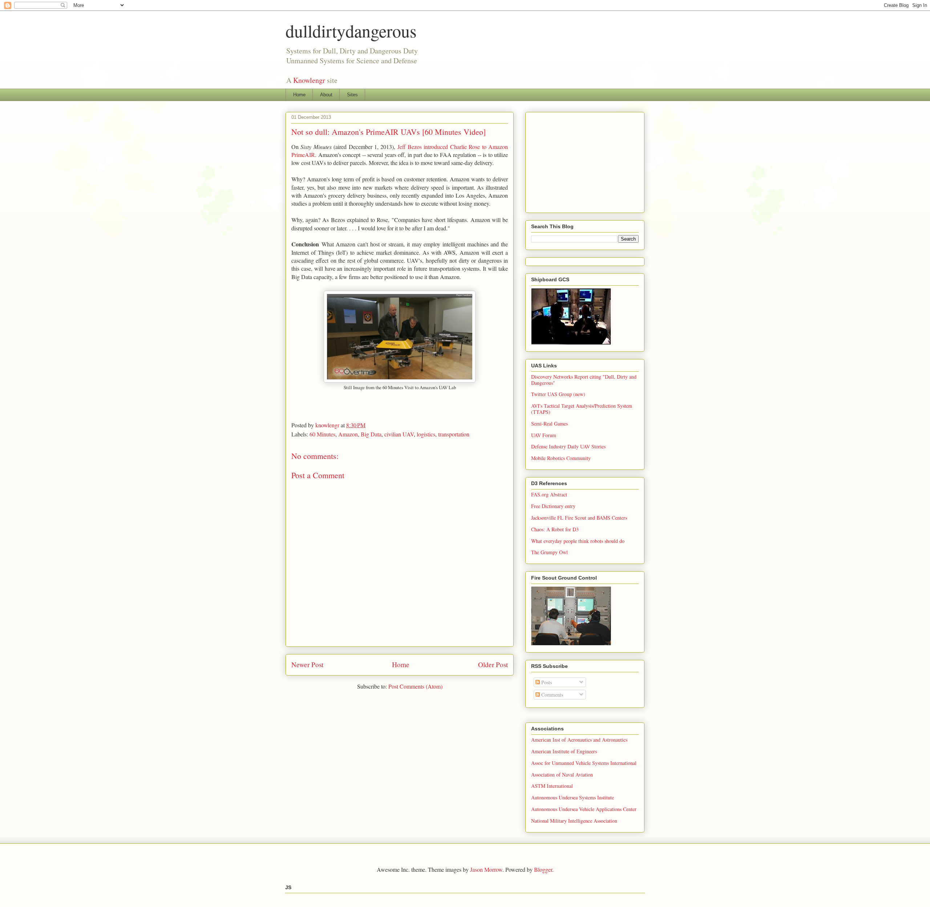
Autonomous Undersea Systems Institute (572, 797)
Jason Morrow (486, 869)
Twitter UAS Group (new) (558, 394)
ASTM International (552, 785)
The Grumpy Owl (549, 552)
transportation (453, 434)
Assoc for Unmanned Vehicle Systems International (583, 762)
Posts (546, 682)
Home (299, 94)
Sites (352, 94)
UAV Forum (543, 435)
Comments (551, 694)
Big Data (371, 434)
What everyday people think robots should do (577, 540)
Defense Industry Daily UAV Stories (568, 446)
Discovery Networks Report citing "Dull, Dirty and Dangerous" (583, 379)
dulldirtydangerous (351, 30)
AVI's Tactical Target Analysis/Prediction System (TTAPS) (581, 408)
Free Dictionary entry (553, 506)
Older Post (493, 664)
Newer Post (307, 664)
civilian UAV (399, 434)
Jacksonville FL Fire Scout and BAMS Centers (579, 517)
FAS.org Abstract (549, 494)
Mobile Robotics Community (561, 458)
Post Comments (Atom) (415, 686)
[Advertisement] (585, 160)
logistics (426, 434)
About (326, 94)
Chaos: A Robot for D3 (555, 529)
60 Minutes (322, 434)
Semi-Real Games (549, 423)
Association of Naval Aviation (562, 774)
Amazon (348, 434)
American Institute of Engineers (564, 751)
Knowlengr (309, 80)
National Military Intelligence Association (574, 820)
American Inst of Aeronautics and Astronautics (579, 739)
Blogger (543, 869)
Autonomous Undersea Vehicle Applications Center (583, 809)
